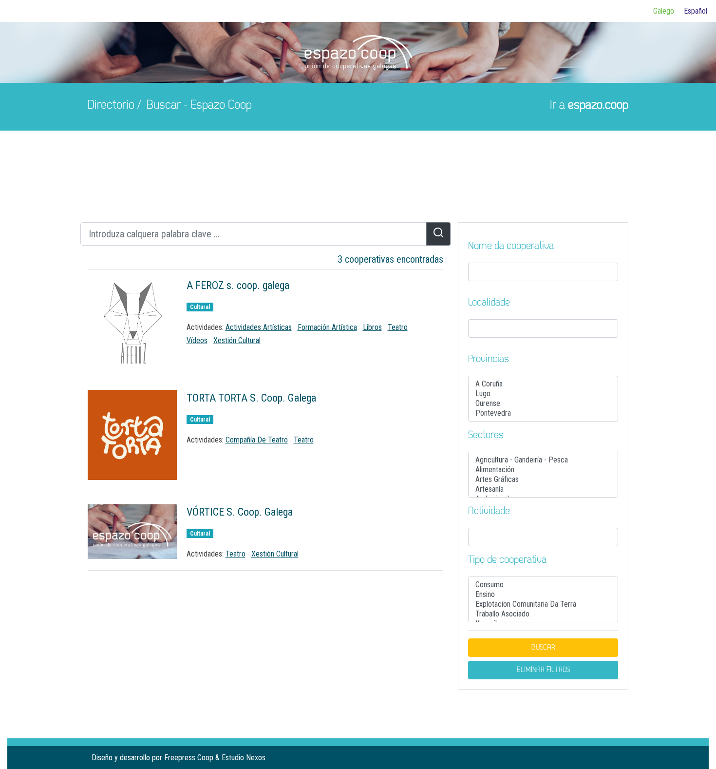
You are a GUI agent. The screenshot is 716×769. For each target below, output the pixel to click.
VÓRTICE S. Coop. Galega (240, 512)
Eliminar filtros (543, 670)
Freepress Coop (188, 757)
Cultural (200, 307)
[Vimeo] (620, 757)
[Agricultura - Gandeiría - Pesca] (543, 460)
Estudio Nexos (243, 757)
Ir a (589, 105)
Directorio (111, 105)
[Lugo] (543, 394)
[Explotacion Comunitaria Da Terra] (543, 604)
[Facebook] (589, 757)
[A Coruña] (543, 384)
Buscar (543, 648)
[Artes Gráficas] (543, 479)
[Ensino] (543, 594)
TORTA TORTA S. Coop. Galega (251, 398)
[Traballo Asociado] (543, 614)
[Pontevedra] (543, 413)
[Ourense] (543, 403)
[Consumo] (543, 585)
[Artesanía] (543, 489)
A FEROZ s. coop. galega (238, 285)
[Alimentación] (543, 470)
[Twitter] (605, 757)
